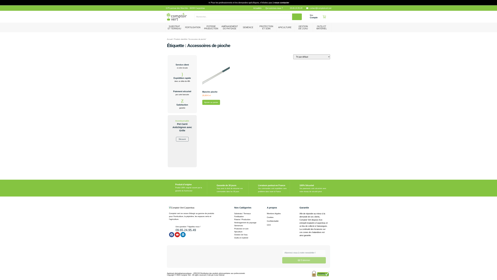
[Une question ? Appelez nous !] (171, 227)
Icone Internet (219, 275)
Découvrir (182, 139)
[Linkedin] (183, 234)
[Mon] (307, 17)
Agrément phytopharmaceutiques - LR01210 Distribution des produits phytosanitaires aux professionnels (206, 273)
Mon (311, 15)
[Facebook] (171, 234)
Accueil (170, 39)
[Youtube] (177, 234)
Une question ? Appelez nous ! (188, 227)
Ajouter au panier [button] (211, 102)
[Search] (297, 16)
